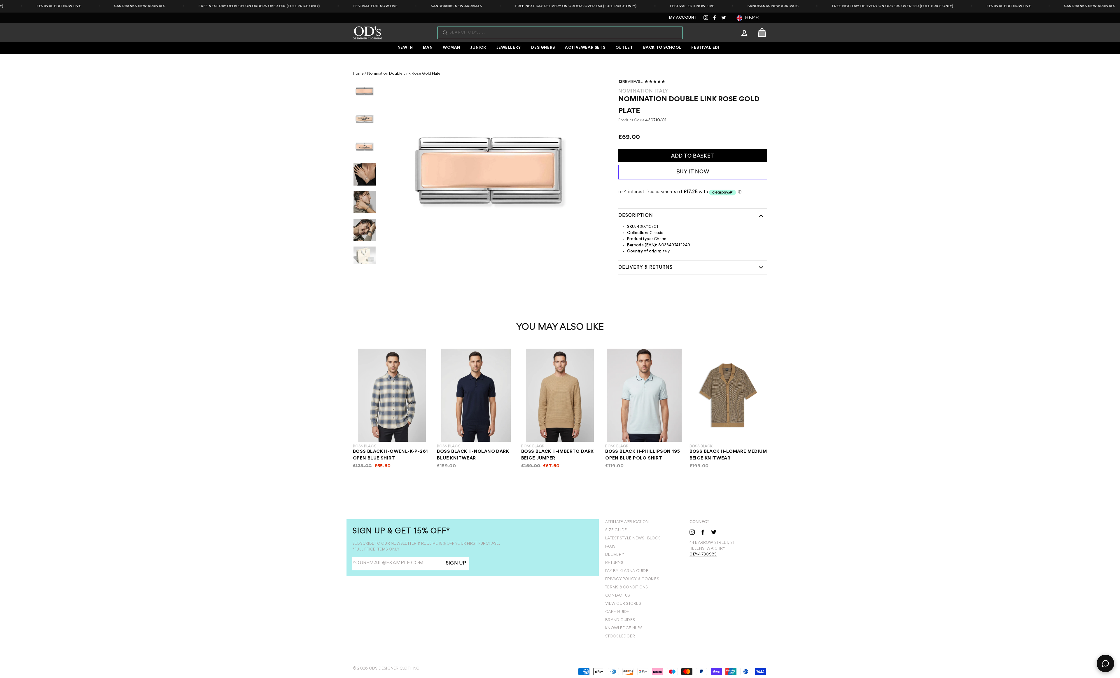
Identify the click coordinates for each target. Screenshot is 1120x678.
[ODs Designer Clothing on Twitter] (713, 532)
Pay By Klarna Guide (626, 571)
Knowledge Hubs (624, 628)
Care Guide (617, 612)
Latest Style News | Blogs (633, 538)
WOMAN (451, 48)
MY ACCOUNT (682, 18)
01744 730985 (703, 554)
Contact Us (617, 595)
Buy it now (692, 172)
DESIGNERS (543, 48)
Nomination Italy (643, 91)
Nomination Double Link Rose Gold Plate (403, 74)
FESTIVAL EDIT (706, 48)
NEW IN (405, 48)
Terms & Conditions (626, 587)
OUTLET (624, 48)
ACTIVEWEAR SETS (585, 48)
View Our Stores (623, 604)
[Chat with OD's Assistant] (1105, 663)
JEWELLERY (508, 48)
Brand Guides (620, 620)
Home (358, 74)
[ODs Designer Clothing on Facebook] (703, 532)
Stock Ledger (620, 636)
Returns (614, 563)
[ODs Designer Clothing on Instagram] (692, 532)
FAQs (610, 546)
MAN (428, 48)
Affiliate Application (627, 522)
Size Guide (616, 530)
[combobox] (563, 33)
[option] (490, 172)
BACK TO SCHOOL (662, 48)
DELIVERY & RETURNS (645, 267)
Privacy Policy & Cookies (632, 579)
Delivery (614, 555)
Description (635, 216)
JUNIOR (478, 48)
